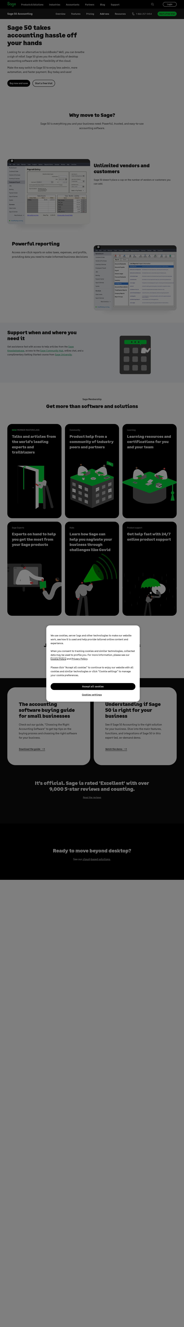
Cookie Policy (58, 658)
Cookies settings (92, 694)
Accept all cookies (93, 686)
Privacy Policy (79, 658)
